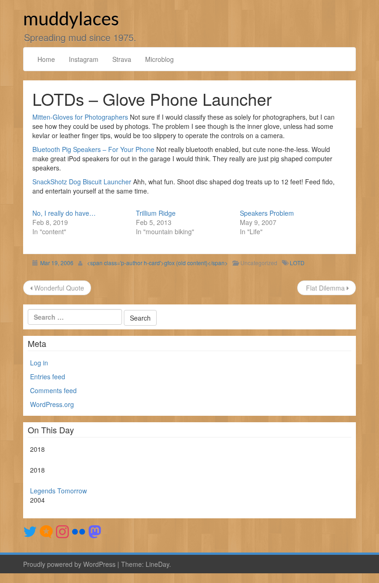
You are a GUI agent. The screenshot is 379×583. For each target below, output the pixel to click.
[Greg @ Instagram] (62, 530)
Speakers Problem (267, 213)
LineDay (157, 564)
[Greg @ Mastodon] (94, 530)
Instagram (83, 59)
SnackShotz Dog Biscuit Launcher (81, 181)
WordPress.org (52, 404)
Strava (121, 59)
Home (46, 59)
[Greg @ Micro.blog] (46, 530)
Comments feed (53, 390)
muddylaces (71, 20)
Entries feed (47, 376)
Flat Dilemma (325, 287)
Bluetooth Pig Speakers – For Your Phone (93, 149)
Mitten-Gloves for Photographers (80, 116)
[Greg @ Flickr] (78, 530)
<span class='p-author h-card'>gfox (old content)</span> (157, 263)
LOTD (297, 263)
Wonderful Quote (58, 287)
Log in (39, 362)
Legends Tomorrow (58, 490)
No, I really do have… (64, 213)
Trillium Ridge (156, 213)
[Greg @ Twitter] (30, 530)
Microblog (159, 59)
